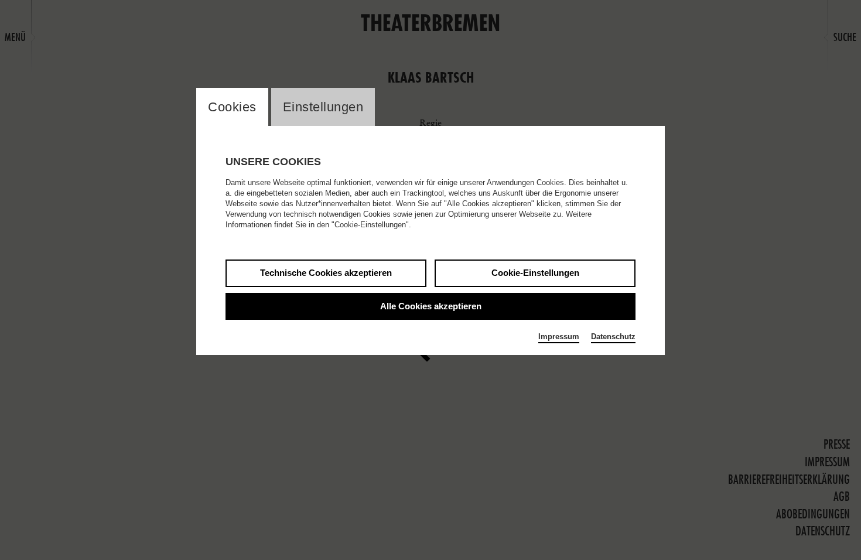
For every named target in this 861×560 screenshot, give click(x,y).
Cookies (232, 107)
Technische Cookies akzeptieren (326, 273)
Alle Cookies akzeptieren (430, 306)
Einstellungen (323, 107)
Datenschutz (613, 336)
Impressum (558, 336)
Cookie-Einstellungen (535, 273)
